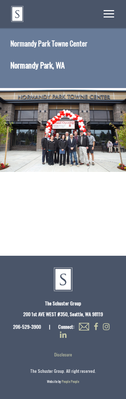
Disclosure (63, 354)
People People (70, 381)
